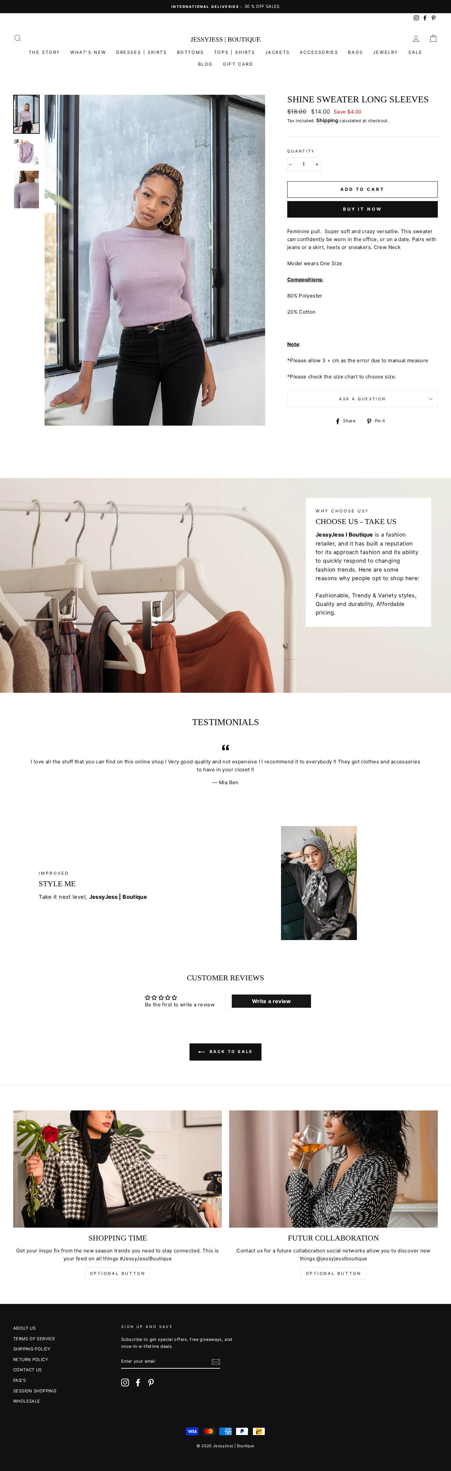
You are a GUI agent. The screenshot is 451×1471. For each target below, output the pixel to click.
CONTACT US (27, 1369)
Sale (415, 52)
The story (44, 52)
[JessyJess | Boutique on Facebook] (138, 1382)
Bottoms (190, 52)
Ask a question (362, 399)
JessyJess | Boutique (225, 39)
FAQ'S (19, 1380)
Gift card (238, 64)
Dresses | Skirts (141, 52)
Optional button (118, 1273)
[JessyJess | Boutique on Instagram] (125, 1382)
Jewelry (386, 52)
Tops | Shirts (234, 52)
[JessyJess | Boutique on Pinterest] (151, 1382)
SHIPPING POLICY (32, 1349)
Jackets (277, 52)
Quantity (301, 151)
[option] (225, 6)
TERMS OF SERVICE (34, 1338)
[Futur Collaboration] (333, 1169)
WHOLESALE (26, 1401)
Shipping (327, 120)
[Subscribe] (216, 1362)
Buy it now (362, 209)
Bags (355, 52)
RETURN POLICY (30, 1359)
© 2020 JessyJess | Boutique (225, 1445)
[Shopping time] (117, 1169)
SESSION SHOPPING (34, 1390)
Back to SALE (230, 1051)
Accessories (319, 52)
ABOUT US (24, 1328)
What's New (88, 52)
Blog (205, 64)
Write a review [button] (271, 1001)
